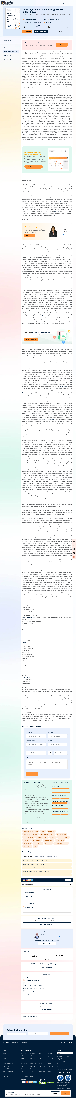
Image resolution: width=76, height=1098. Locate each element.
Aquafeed (52, 837)
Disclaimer (6, 1042)
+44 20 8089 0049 (29, 900)
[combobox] (68, 880)
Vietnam (32, 1076)
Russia (22, 1066)
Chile (22, 1056)
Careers (5, 1058)
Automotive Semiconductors (31, 831)
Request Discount (47, 967)
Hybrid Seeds (26, 677)
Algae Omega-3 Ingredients (31, 834)
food (53, 55)
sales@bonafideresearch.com (64, 1069)
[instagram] (64, 1042)
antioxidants (63, 386)
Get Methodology (47, 1009)
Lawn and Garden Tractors (47, 834)
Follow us (53, 1043)
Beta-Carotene (27, 846)
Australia (32, 1053)
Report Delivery (27, 997)
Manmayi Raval (55, 27)
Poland (40, 1063)
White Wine (26, 840)
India (40, 1058)
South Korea (51, 1066)
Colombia (41, 1056)
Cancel (55, 1093)
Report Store (65, 3)
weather (37, 197)
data (61, 317)
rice (43, 390)
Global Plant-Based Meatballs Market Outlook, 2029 (36, 871)
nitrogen (56, 211)
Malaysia (41, 1061)
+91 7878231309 (29, 896)
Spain (22, 1068)
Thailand (23, 1071)
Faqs (5, 48)
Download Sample (35, 166)
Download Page (29, 27)
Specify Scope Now (31, 339)
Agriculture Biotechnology (29, 617)
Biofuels (25, 642)
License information (8, 1063)
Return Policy (6, 1068)
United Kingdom (50, 1073)
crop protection (62, 557)
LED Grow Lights (38, 843)
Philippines (33, 1063)
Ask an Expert (29, 235)
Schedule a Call (41, 27)
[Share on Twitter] (59, 32)
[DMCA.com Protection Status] (50, 1082)
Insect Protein (27, 843)
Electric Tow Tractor (63, 837)
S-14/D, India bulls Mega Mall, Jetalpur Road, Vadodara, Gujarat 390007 (64, 1059)
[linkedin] (66, 1042)
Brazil (40, 1053)
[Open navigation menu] (74, 3)
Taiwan (49, 1068)
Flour (35, 846)
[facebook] (58, 1042)
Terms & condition (8, 1071)
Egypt (49, 1056)
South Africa (42, 1066)
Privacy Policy (16, 1042)
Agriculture (49, 22)
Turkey (31, 1071)
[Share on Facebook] (57, 32)
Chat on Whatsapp (29, 892)
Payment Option (27, 994)
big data (43, 315)
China (31, 1056)
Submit (31, 774)
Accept (65, 1093)
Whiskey (43, 831)
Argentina (23, 1053)
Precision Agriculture (42, 837)
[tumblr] (72, 1042)
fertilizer (61, 201)
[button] (70, 3)
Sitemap (24, 1042)
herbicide (46, 467)
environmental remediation (47, 419)
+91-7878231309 (62, 1064)
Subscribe (58, 1034)
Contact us (6, 1076)
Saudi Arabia (33, 1066)
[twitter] (61, 1042)
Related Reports (8, 59)
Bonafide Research (30, 19)
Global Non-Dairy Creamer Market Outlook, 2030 (35, 860)
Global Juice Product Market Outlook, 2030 (33, 867)
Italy (22, 1061)
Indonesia (50, 1058)
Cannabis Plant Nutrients (61, 843)
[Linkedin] (63, 235)
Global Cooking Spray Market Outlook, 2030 (34, 864)
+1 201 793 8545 (29, 903)
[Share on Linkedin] (62, 32)
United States (24, 1076)
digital (62, 312)
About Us (5, 1053)
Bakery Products (37, 840)
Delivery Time (26, 977)
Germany (32, 1058)
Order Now (62, 45)
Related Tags (7, 55)
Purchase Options (28, 884)
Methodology (6, 1056)
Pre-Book (28, 31)
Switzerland (42, 1068)
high (67, 186)
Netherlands (24, 1063)
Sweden (32, 1068)
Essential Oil (48, 843)
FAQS (4, 1074)
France (22, 1058)
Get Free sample (41, 31)
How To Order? (7, 1066)
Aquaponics (51, 831)
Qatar (49, 1063)
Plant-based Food (61, 834)
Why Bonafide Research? (10, 51)
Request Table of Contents (10, 44)
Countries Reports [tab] (52, 856)
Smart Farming (60, 840)
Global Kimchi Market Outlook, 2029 (32, 875)
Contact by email (29, 907)
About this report (8, 40)
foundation (35, 364)
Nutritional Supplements (29, 638)
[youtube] (69, 1042)
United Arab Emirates (42, 1073)
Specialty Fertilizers (28, 837)
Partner (5, 1061)
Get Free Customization (47, 924)
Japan (31, 1061)
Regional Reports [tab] (39, 856)
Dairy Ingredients (48, 840)
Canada (50, 1053)
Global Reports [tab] (28, 856)
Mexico (50, 1061)
